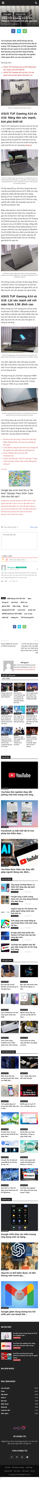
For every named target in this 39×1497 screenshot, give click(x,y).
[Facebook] (12, 1457)
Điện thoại (4, 1404)
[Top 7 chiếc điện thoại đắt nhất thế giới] (29, 1062)
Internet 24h (21, 14)
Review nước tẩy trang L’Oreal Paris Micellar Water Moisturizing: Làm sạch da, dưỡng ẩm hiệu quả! (19, 442)
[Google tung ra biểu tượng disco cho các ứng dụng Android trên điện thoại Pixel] (5, 900)
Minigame (25, 662)
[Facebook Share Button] (13, 31)
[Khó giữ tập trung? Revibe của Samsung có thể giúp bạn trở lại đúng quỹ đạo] (10, 971)
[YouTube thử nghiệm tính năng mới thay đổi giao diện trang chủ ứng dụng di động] (6, 1346)
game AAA (6, 606)
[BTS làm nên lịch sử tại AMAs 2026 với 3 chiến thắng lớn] (7, 687)
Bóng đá (4, 1407)
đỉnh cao (24, 602)
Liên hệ (32, 1471)
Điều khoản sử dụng (18, 1467)
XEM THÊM (6, 678)
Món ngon (4, 1413)
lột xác (25, 606)
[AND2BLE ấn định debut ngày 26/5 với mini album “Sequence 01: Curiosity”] (19, 731)
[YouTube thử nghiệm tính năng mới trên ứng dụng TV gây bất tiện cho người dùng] (29, 1174)
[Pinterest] (17, 1457)
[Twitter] (27, 1457)
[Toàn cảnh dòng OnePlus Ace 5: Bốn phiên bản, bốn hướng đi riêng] (10, 1027)
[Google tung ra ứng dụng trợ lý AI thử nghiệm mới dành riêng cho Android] (6, 1336)
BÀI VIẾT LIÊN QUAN (8, 675)
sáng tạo (28, 145)
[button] (36, 3)
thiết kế (5, 617)
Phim (15, 690)
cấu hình (14, 602)
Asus (29, 598)
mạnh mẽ (31, 610)
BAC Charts (17, 1471)
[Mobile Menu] (3, 3)
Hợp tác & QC (8, 1471)
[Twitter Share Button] (19, 31)
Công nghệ (7, 14)
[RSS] (22, 1457)
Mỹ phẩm (4, 1394)
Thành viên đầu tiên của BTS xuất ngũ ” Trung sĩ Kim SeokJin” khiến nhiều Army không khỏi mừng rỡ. (20, 461)
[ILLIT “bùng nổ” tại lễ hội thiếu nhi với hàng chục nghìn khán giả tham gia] (19, 710)
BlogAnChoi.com (7, 1441)
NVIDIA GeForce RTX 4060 (12, 614)
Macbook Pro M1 (8, 610)
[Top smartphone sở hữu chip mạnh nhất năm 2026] (10, 999)
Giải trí (3, 690)
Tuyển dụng (28, 1467)
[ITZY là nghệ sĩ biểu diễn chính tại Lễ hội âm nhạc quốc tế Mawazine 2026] (32, 687)
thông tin (14, 617)
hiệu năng (16, 606)
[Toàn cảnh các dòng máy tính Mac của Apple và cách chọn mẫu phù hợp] (29, 1027)
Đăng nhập (34, 527)
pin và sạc (28, 614)
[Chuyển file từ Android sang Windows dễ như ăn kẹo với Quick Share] (10, 1146)
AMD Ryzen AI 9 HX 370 (16, 598)
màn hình (21, 610)
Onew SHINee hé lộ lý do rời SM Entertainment (9, 645)
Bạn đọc (4, 1401)
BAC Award (25, 1471)
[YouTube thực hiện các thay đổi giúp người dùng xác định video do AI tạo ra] (19, 852)
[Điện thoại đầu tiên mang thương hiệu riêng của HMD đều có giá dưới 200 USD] (10, 1062)
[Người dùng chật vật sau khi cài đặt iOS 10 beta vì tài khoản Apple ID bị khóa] (29, 999)
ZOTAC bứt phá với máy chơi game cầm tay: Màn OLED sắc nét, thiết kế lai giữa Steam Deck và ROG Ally (29, 648)
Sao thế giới (30, 690)
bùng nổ (5, 602)
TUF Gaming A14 (27, 617)
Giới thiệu (8, 1467)
